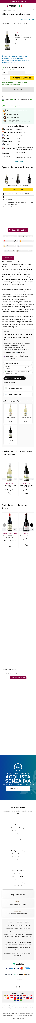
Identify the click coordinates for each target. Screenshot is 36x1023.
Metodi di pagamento (18, 831)
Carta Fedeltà (18, 874)
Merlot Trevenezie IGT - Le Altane (26, 486)
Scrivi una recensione (18, 678)
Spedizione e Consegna (18, 828)
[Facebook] (16, 986)
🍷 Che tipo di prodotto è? (25, 236)
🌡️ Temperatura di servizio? (25, 246)
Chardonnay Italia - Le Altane (10, 486)
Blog (18, 834)
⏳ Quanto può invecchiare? (24, 251)
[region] (7, 40)
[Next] (31, 525)
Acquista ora (18, 90)
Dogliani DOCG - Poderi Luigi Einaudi (9, 536)
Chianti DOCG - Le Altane (12, 193)
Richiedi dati (18, 886)
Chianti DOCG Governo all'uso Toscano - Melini (18, 197)
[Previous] (4, 525)
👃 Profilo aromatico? (9, 246)
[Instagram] (19, 986)
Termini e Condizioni (18, 857)
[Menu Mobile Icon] (2, 6)
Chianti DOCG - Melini (26, 535)
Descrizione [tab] (8, 258)
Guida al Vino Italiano (18, 871)
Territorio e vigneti (14, 394)
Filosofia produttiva (15, 388)
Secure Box (18, 837)
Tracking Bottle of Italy (18, 851)
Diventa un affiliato (18, 877)
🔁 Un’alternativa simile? (26, 241)
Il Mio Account (18, 848)
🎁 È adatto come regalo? (10, 241)
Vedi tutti (30, 401)
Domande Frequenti (18, 854)
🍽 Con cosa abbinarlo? (10, 236)
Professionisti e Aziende (18, 880)
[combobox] (16, 10)
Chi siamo (18, 825)
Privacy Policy (18, 863)
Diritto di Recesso (18, 860)
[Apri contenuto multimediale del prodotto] (7, 40)
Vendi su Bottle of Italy (18, 883)
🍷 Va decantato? (9, 251)
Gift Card (18, 840)
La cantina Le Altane (9, 382)
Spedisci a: (5, 72)
